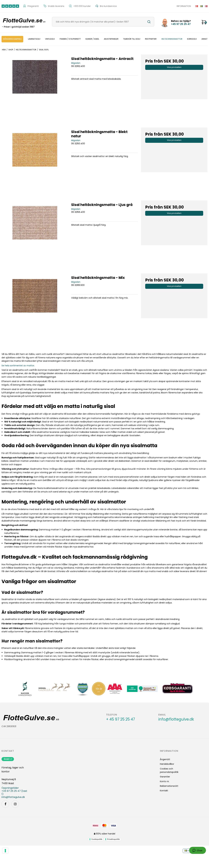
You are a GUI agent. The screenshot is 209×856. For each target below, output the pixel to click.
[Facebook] (5, 804)
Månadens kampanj (12, 39)
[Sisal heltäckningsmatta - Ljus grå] (35, 233)
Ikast (7, 759)
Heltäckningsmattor (171, 39)
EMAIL (162, 714)
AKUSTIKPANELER (111, 39)
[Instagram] (15, 804)
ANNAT (204, 39)
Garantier (165, 776)
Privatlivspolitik (113, 839)
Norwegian (205, 6)
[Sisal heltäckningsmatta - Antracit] (35, 87)
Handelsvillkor (167, 763)
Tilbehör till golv (131, 39)
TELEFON (111, 714)
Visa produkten (174, 67)
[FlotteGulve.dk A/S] (24, 20)
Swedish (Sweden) (200, 6)
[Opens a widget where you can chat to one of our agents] (197, 850)
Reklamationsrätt (169, 786)
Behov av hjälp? (181, 23)
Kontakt (8, 750)
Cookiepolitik (96, 839)
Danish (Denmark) (195, 6)
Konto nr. (164, 781)
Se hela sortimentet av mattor (18, 365)
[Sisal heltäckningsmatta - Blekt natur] (35, 161)
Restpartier (151, 39)
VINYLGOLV (50, 39)
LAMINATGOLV (34, 39)
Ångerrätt (165, 759)
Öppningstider (10, 787)
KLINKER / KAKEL (92, 39)
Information (184, 6)
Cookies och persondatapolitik (169, 770)
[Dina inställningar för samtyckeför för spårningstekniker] (5, 851)
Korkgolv (192, 39)
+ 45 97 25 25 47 (120, 719)
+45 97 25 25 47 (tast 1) (14, 792)
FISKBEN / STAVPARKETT (70, 39)
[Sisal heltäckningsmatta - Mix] (35, 306)
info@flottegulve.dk (176, 719)
